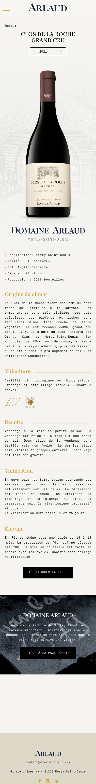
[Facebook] (40, 781)
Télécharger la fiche (48, 572)
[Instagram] (48, 781)
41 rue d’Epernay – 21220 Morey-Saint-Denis (48, 771)
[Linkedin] (56, 781)
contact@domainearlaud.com (48, 762)
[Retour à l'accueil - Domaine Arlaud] (47, 7)
